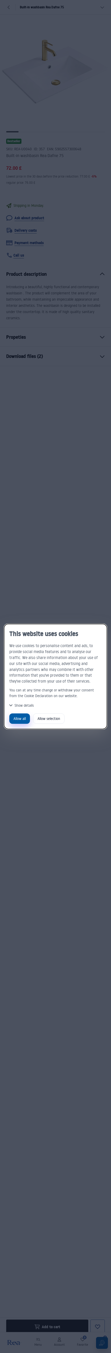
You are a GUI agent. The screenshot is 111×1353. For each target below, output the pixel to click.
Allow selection (48, 718)
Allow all (19, 718)
